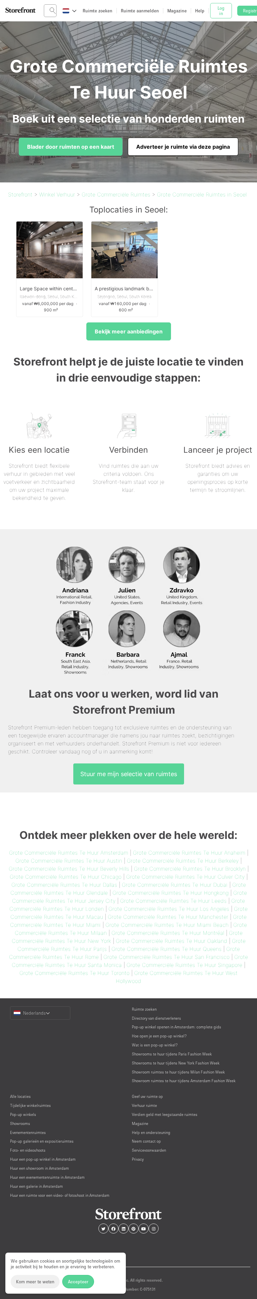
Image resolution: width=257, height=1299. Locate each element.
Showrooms (20, 1123)
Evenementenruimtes (28, 1132)
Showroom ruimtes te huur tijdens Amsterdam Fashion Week (184, 1080)
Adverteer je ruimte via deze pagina (183, 146)
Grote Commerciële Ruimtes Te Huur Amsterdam (68, 852)
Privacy (138, 1159)
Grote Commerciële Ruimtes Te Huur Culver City (185, 876)
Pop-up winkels (23, 1114)
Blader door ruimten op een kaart (70, 146)
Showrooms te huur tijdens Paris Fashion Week (172, 1054)
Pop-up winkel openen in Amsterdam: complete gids (176, 1027)
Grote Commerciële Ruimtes (116, 194)
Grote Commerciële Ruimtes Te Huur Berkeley (183, 860)
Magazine (140, 1123)
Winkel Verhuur (57, 194)
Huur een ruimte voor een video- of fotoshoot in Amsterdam (59, 1195)
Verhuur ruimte (144, 1105)
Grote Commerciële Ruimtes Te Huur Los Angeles (168, 908)
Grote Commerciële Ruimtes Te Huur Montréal (167, 932)
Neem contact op (146, 1141)
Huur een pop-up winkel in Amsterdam (43, 1159)
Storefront (20, 194)
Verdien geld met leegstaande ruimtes (164, 1114)
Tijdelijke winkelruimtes (30, 1105)
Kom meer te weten (35, 1281)
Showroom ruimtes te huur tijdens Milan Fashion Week (178, 1072)
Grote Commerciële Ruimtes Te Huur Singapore (184, 965)
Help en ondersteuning (151, 1132)
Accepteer (78, 1281)
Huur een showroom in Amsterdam (39, 1168)
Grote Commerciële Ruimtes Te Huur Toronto (74, 973)
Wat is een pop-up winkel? (155, 1045)
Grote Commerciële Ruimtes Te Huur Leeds (173, 900)
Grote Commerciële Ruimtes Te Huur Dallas (64, 884)
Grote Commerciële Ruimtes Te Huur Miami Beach (167, 924)
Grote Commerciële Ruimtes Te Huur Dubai (175, 884)
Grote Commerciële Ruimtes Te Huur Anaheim (189, 852)
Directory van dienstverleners (156, 1018)
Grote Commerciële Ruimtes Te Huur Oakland (171, 940)
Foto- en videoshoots (28, 1150)
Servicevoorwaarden (149, 1150)
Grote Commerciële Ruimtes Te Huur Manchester (168, 916)
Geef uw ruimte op (147, 1096)
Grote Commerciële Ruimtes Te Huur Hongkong (170, 892)
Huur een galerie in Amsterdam (36, 1186)
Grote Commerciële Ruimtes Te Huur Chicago (65, 876)
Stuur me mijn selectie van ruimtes (128, 773)
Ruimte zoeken (144, 1009)
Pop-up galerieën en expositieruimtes (42, 1141)
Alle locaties (20, 1096)
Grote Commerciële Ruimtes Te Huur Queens (166, 949)
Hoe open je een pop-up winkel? (159, 1036)
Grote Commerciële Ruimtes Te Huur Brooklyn (190, 868)
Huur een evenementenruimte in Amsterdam (47, 1177)
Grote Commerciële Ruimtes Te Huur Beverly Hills (69, 868)
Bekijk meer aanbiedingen (129, 331)
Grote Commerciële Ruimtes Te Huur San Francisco (166, 957)
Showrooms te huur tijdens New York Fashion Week (176, 1063)
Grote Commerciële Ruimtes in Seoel (202, 194)
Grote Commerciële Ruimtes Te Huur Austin (68, 860)
